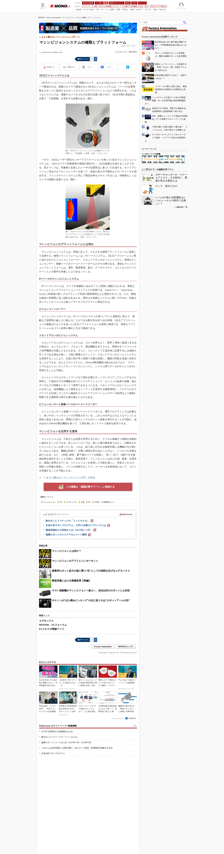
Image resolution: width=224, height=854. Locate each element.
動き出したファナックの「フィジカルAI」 (60, 737)
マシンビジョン (49, 502)
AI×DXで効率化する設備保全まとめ (57, 731)
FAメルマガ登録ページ (51, 629)
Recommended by (118, 718)
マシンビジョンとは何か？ (66, 551)
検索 (185, 22)
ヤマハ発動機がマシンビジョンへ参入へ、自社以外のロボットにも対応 (91, 590)
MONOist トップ (125, 646)
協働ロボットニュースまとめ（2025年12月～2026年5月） (67, 742)
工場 (82, 502)
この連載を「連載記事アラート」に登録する (90, 486)
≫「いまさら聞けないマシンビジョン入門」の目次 (67, 477)
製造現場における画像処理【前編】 (71, 580)
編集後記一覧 (181, 207)
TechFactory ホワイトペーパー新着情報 (58, 726)
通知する (71, 67)
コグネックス (121, 52)
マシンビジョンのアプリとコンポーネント (75, 560)
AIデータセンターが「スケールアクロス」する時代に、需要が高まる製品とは (171, 177)
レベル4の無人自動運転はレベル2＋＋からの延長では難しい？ (170, 200)
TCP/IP (97, 502)
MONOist (41, 17)
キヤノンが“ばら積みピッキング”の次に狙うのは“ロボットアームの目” (91, 600)
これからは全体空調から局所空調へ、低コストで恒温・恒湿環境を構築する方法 (77, 748)
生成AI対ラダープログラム (53, 753)
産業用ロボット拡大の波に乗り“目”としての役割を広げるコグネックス (91, 570)
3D (61, 502)
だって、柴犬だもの (166, 186)
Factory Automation (54, 17)
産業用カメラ (108, 502)
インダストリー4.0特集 (151, 154)
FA (89, 502)
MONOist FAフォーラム (53, 625)
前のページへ (83, 59)
